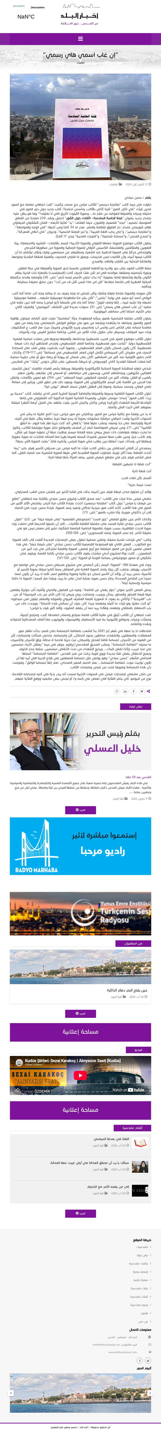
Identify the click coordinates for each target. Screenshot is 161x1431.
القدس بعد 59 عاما (138, 777)
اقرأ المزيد (118, 798)
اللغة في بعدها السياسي (111, 1139)
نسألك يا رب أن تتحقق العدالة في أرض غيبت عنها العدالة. (89, 1163)
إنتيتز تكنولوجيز (57, 1427)
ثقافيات (80, 62)
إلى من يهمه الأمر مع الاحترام (108, 1187)
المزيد (82, 810)
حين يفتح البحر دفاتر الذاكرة (127, 990)
